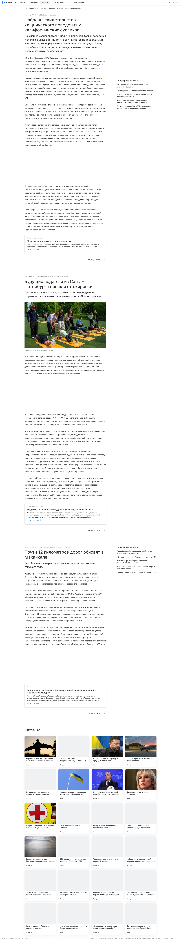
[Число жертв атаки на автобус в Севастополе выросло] (73, 919)
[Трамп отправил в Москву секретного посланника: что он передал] (40, 885)
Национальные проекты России (48, 276)
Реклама (18, 938)
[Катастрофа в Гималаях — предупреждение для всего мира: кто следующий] (73, 751)
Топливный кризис (74, 8)
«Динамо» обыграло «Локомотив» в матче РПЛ (136, 557)
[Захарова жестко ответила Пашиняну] (140, 785)
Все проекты (26, 938)
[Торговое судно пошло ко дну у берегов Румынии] (107, 852)
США (102, 65)
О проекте (94, 938)
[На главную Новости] (10, 2)
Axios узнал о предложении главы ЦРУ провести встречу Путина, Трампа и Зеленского (133, 101)
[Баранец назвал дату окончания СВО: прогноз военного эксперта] (40, 751)
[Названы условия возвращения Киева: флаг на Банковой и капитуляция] (73, 785)
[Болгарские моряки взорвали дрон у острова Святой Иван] (140, 919)
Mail (3, 938)
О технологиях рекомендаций (108, 938)
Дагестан (29, 577)
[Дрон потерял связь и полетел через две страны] (140, 751)
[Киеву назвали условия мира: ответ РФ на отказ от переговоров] (107, 818)
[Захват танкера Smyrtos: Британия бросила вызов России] (40, 852)
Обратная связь (163, 938)
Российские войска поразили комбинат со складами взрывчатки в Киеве (134, 552)
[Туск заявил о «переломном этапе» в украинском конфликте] (140, 885)
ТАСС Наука (43, 15)
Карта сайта (173, 938)
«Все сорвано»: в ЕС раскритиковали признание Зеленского (132, 86)
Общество (53, 15)
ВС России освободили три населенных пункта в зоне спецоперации (136, 567)
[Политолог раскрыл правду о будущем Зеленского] (107, 751)
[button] (65, 325)
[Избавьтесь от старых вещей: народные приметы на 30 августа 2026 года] (140, 852)
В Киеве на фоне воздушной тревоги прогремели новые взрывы (132, 562)
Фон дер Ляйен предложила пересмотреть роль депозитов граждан (134, 95)
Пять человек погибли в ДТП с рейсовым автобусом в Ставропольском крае (134, 107)
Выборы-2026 (33, 8)
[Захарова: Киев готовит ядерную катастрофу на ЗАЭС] (73, 885)
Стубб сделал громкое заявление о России (135, 91)
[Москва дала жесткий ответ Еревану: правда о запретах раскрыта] (140, 818)
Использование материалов (148, 938)
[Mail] (3, 2)
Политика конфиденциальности (128, 938)
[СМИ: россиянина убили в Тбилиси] (73, 818)
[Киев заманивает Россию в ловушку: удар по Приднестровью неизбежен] (40, 919)
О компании (10, 938)
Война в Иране (49, 8)
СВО (61, 8)
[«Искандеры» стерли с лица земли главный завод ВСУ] (107, 919)
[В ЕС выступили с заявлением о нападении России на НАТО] (73, 852)
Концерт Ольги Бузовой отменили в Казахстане (136, 572)
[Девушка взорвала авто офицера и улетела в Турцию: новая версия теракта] (40, 818)
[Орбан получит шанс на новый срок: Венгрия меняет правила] (107, 785)
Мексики (69, 111)
